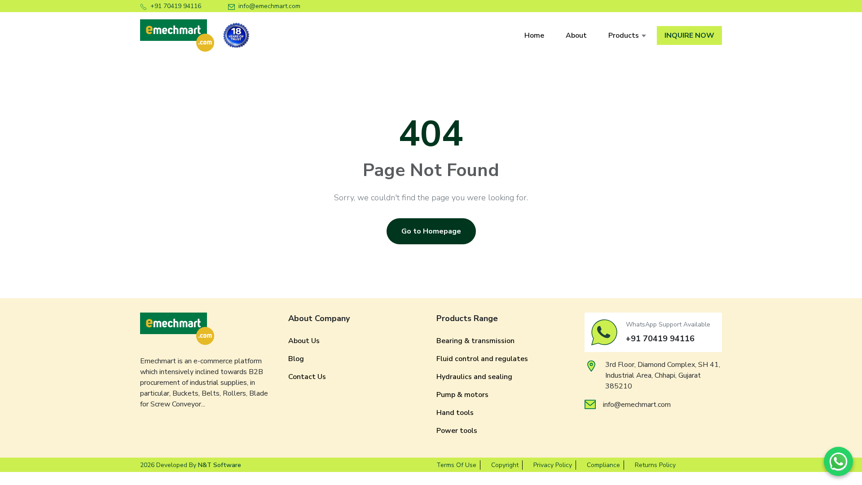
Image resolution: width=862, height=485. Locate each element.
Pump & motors (462, 395)
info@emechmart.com (269, 6)
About (576, 35)
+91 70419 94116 (175, 6)
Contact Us (307, 377)
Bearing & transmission (475, 341)
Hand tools (455, 413)
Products (623, 35)
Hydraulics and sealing (474, 377)
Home (534, 35)
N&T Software (219, 465)
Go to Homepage (431, 231)
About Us (304, 341)
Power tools (456, 431)
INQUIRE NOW (689, 35)
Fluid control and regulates (482, 359)
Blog (296, 359)
